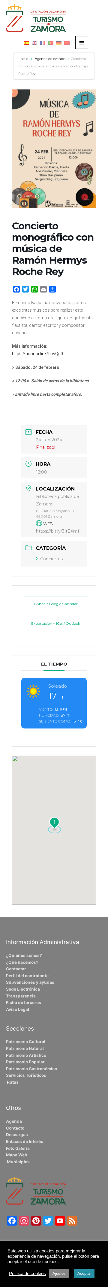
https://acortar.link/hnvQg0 (37, 353)
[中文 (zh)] (67, 42)
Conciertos (51, 558)
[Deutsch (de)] (59, 42)
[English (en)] (34, 42)
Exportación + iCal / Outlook (55, 623)
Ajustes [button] (59, 1273)
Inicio (24, 59)
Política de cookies (27, 1273)
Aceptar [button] (84, 1273)
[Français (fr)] (42, 42)
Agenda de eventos (50, 59)
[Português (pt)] (50, 42)
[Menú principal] (81, 42)
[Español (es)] (26, 42)
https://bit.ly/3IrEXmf (57, 531)
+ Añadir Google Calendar (55, 603)
